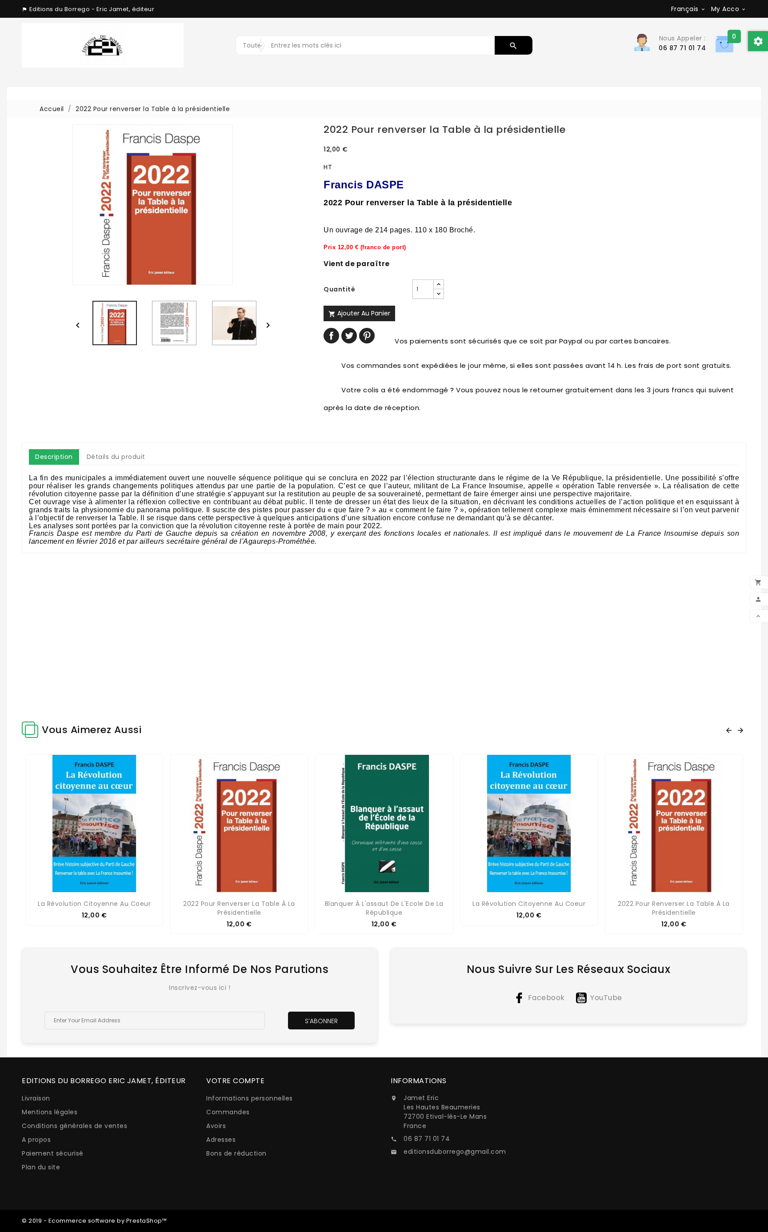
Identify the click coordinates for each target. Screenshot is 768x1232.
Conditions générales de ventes (74, 1125)
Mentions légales (49, 1112)
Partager (331, 335)
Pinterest (367, 335)
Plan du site (41, 1167)
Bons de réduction (236, 1153)
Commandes (228, 1112)
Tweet (349, 335)
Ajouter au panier (359, 313)
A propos (36, 1139)
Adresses (221, 1139)
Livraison (36, 1098)
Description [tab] (54, 456)
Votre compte (235, 1081)
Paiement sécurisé (53, 1153)
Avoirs (216, 1125)
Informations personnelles (249, 1098)
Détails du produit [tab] (116, 456)
